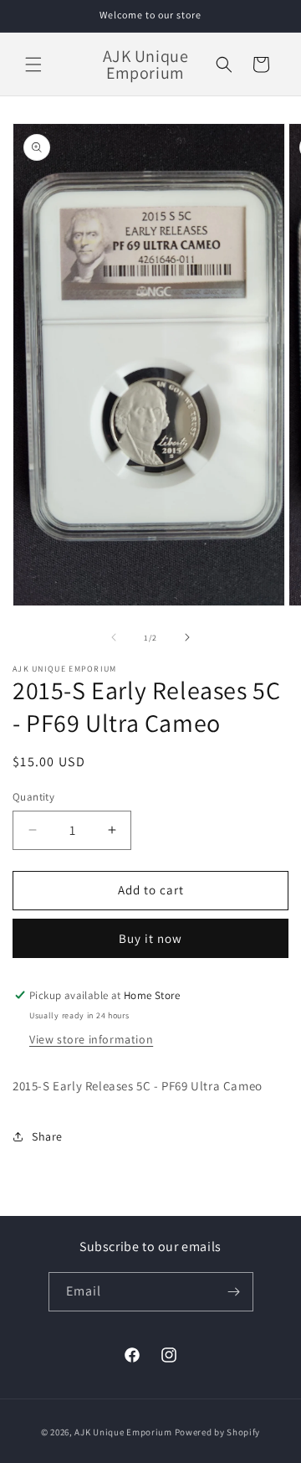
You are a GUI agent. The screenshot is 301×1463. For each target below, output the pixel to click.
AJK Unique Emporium (122, 1432)
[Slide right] (187, 637)
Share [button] (47, 1136)
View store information (91, 1039)
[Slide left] (113, 637)
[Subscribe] (234, 1291)
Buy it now (150, 938)
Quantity (33, 797)
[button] (33, 64)
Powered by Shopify (218, 1432)
